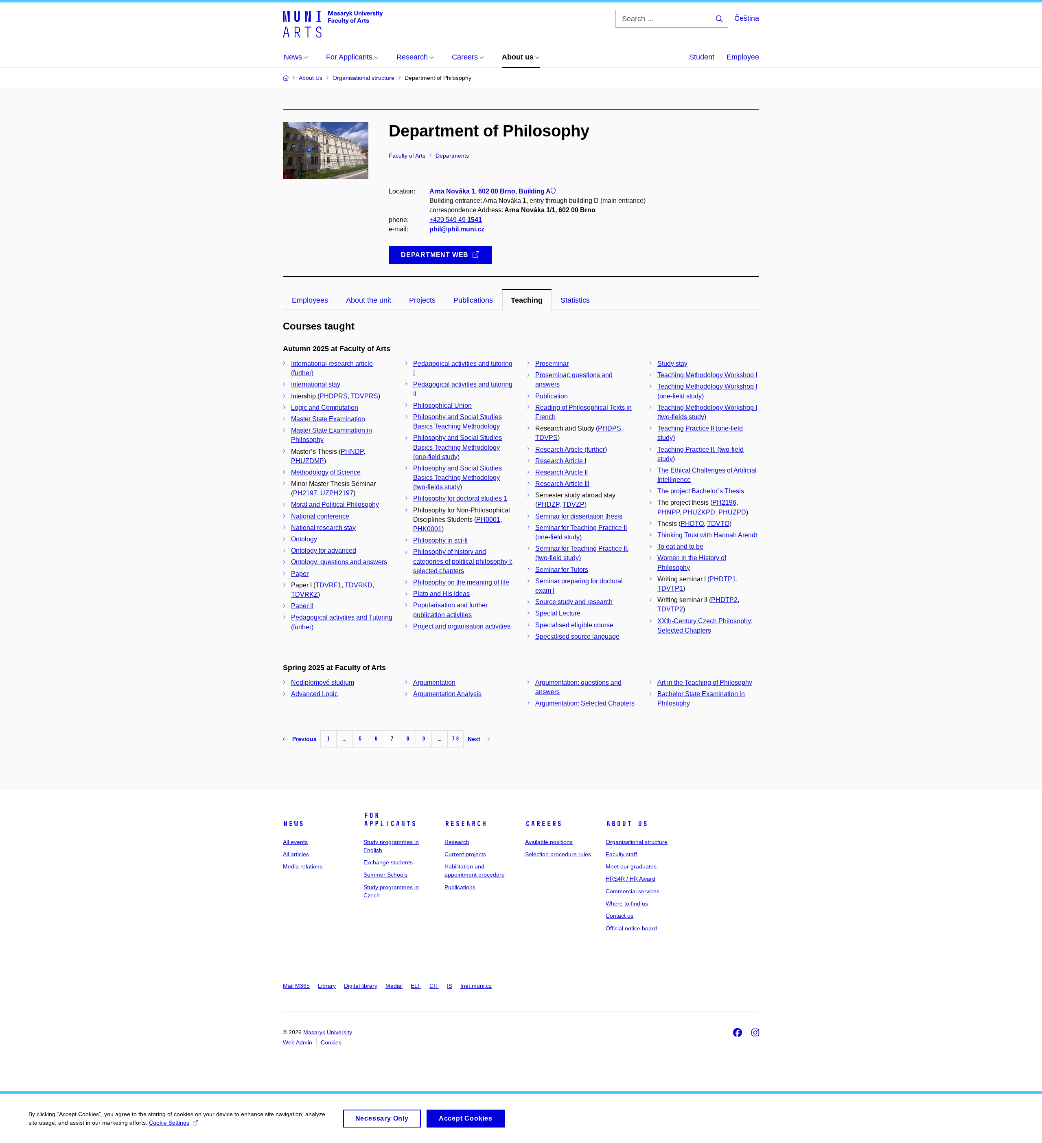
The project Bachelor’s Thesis (700, 491)
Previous (304, 739)
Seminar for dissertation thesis (578, 516)
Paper (300, 573)
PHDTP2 (724, 599)
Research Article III (562, 483)
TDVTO (718, 523)
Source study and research (574, 601)
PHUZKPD (699, 512)
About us (627, 823)
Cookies (331, 1042)
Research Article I (560, 460)
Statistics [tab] (575, 300)
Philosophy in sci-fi (440, 540)
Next (474, 739)
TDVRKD (358, 585)
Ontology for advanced (323, 550)
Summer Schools (385, 874)
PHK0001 (427, 528)
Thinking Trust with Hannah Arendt (707, 535)
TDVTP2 (670, 609)
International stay (315, 384)
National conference (320, 516)
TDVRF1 (328, 585)
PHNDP (352, 451)
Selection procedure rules (558, 854)
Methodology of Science (326, 472)
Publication (551, 396)
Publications (459, 887)
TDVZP (573, 504)
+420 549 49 (455, 219)
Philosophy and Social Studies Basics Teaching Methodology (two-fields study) (457, 477)
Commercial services (632, 891)
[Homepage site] (333, 23)
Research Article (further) (571, 449)
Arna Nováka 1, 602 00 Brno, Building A (490, 191)
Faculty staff (621, 854)
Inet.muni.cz (476, 986)
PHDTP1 (722, 579)
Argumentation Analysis (447, 693)
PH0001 (488, 519)
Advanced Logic (314, 693)
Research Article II (561, 472)
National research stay (323, 527)
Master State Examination (328, 418)
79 (455, 738)
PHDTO (692, 523)
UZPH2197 (336, 493)
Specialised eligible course (574, 625)
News (293, 823)
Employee (743, 57)
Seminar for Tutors (561, 569)
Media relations (302, 866)
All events (295, 842)
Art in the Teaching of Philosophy (704, 682)
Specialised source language (577, 636)
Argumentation (434, 682)
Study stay (672, 363)
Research (465, 823)
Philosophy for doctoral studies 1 (460, 498)
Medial (394, 986)
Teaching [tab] (527, 300)
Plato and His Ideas (441, 593)
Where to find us (627, 903)
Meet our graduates (631, 866)
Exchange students (388, 862)
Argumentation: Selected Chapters (585, 703)
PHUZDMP (307, 460)
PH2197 (305, 493)
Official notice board (631, 928)
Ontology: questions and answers (339, 561)
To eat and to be (680, 546)
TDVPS (546, 437)
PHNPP (668, 512)
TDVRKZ (304, 594)
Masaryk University (327, 1032)
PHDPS (609, 428)
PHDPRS (334, 396)
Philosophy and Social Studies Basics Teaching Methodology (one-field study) (457, 447)
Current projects (465, 854)
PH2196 (724, 502)
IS (449, 986)
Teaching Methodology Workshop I (707, 374)
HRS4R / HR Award (630, 878)
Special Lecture (557, 613)
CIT (434, 986)
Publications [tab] (473, 300)
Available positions (549, 842)
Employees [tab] (310, 300)
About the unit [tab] (368, 300)
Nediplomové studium (322, 682)
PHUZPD (732, 512)
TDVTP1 (670, 588)
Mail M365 (296, 986)
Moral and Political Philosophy (335, 504)
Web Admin (297, 1042)
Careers (543, 823)
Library (327, 986)
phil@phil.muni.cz (456, 229)
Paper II (302, 605)
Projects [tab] (422, 300)
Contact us (619, 915)
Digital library (360, 986)
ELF (416, 986)
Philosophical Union (442, 405)
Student (701, 57)
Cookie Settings (169, 1122)
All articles (296, 854)
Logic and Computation (324, 407)
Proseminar (552, 363)
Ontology (304, 539)
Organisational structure (637, 842)
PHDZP (548, 504)
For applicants (389, 819)
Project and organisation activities (461, 626)
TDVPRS (364, 396)
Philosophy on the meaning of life (461, 582)
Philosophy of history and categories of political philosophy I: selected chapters (462, 561)
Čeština (746, 18)
